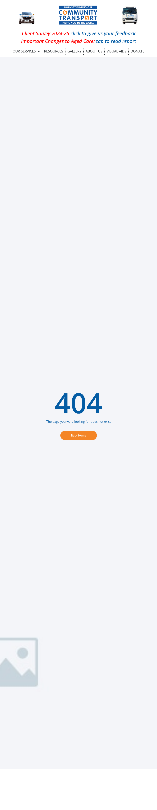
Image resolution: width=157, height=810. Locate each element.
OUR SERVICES (24, 51)
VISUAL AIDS (116, 51)
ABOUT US (94, 51)
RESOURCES (53, 51)
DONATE (137, 51)
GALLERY (74, 51)
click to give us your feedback (78, 33)
